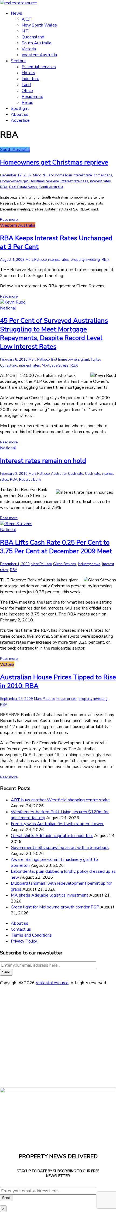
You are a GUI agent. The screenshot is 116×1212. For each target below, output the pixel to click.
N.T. (25, 31)
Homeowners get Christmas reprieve (54, 162)
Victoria (29, 49)
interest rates (100, 181)
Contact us (21, 929)
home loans (103, 175)
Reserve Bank (30, 479)
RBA (3, 187)
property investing (85, 259)
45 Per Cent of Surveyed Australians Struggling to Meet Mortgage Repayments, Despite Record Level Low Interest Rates (54, 333)
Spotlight (20, 108)
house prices (66, 698)
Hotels (28, 73)
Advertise (20, 120)
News (16, 13)
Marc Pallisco (43, 175)
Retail (27, 103)
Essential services (39, 67)
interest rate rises (74, 181)
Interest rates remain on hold (43, 460)
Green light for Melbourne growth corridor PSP (55, 907)
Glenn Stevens (64, 564)
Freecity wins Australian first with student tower (57, 824)
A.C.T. (27, 19)
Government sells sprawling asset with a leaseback (60, 848)
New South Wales (39, 25)
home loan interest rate (73, 175)
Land (26, 85)
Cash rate (92, 473)
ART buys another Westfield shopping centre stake (60, 800)
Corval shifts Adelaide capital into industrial (52, 836)
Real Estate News (23, 187)
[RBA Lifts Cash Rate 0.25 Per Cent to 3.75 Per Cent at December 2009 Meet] (16, 524)
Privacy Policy (24, 941)
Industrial (30, 79)
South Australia (36, 43)
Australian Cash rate (67, 473)
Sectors (18, 61)
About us (19, 114)
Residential (32, 97)
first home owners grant (70, 359)
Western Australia (39, 55)
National (8, 308)
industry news (89, 564)
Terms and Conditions (31, 935)
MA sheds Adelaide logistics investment (49, 895)
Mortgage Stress (55, 365)
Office (27, 91)
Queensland (33, 37)
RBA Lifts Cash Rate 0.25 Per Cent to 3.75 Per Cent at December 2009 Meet (56, 546)
